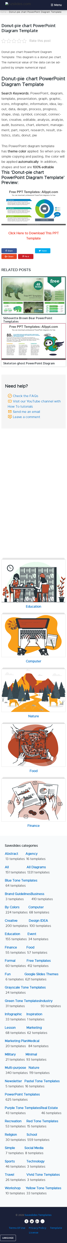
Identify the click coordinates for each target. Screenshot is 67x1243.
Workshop (15, 1190)
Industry (50, 1003)
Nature (39, 1070)
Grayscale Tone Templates (25, 990)
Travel (15, 1177)
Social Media (33, 1150)
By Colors (16, 909)
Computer (38, 909)
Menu (58, 5)
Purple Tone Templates (23, 1110)
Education (16, 936)
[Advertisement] (34, 453)
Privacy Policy (37, 1228)
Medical (38, 1043)
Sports (15, 1164)
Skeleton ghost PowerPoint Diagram (29, 363)
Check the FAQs (25, 396)
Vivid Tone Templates (43, 1177)
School (38, 1137)
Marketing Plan (16, 1043)
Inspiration (35, 1016)
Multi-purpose (16, 1070)
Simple (14, 1150)
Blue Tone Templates (21, 883)
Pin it (27, 256)
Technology (35, 1164)
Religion (15, 1137)
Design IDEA (40, 923)
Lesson (15, 1030)
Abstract (15, 856)
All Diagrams (38, 869)
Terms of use (17, 1228)
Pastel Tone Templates (42, 1083)
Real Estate (51, 1110)
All (15, 869)
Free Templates (39, 963)
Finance (15, 950)
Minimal (36, 1057)
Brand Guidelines (18, 896)
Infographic (15, 1016)
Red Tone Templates (42, 1123)
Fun (14, 976)
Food (36, 950)
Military (15, 1057)
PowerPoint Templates (22, 1097)
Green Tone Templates (22, 1003)
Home (3, 11)
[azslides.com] (18, 4)
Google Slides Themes (41, 976)
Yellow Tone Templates (43, 1190)
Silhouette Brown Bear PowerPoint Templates (27, 319)
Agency (36, 856)
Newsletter (14, 1083)
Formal (15, 963)
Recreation (15, 1123)
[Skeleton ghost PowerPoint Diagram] (33, 341)
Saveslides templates (37, 1215)
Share (10, 251)
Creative (16, 923)
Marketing (36, 1030)
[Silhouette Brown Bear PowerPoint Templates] (33, 295)
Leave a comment (26, 417)
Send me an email (26, 412)
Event (38, 936)
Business (42, 896)
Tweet (44, 251)
